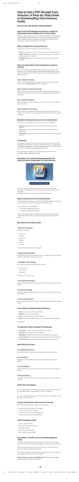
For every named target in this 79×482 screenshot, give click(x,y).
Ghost (74, 472)
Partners (51, 472)
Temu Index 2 (36, 472)
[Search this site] (75, 3)
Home (4, 3)
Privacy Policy (44, 472)
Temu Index (29, 472)
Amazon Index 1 (21, 472)
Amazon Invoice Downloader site (36, 148)
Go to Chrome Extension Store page (39, 183)
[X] (38, 467)
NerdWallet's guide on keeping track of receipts (28, 153)
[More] (21, 3)
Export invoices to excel (60, 472)
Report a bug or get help (13, 3)
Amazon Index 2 (12, 472)
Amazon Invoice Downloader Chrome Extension (43, 71)
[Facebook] (40, 467)
